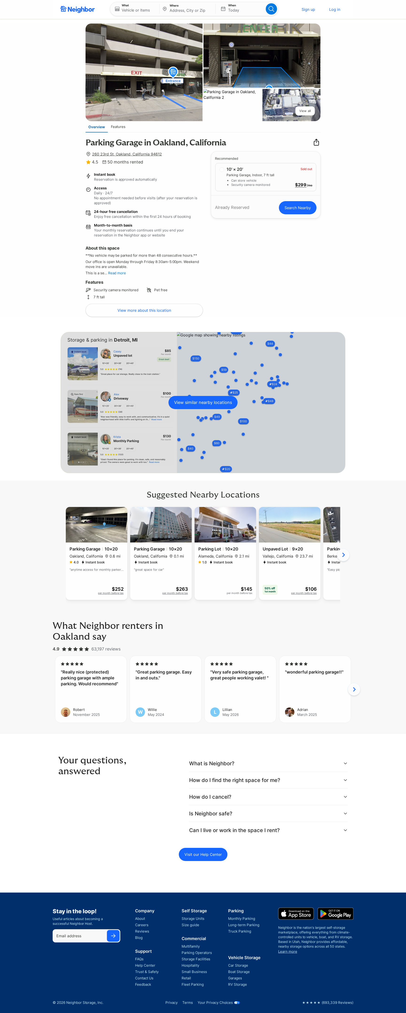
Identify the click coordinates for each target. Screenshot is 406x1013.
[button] (134, 9)
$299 (300, 185)
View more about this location (144, 310)
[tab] (97, 126)
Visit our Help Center (203, 854)
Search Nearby (298, 207)
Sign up (308, 9)
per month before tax (111, 593)
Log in (334, 9)
